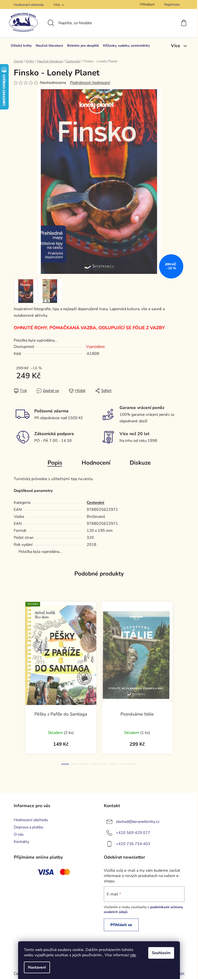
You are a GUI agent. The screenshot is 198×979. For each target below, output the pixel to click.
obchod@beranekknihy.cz (137, 821)
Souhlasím (161, 953)
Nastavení (37, 967)
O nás (19, 834)
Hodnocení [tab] (96, 463)
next (180, 682)
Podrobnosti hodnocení (90, 82)
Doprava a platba (28, 827)
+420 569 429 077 (133, 832)
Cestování (95, 502)
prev (17, 682)
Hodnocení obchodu (29, 4)
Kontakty (21, 841)
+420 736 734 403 (133, 844)
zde (133, 955)
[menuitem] (21, 45)
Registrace (172, 4)
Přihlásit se (121, 925)
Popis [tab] (55, 463)
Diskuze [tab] (140, 463)
